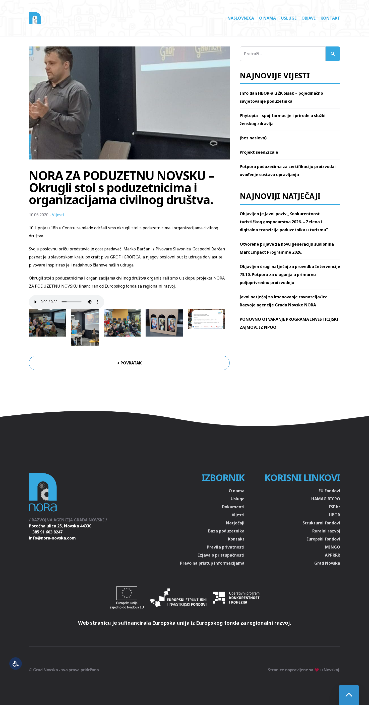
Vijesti (58, 215)
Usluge (288, 18)
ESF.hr (334, 507)
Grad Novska (327, 563)
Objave (308, 18)
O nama (267, 18)
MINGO (332, 547)
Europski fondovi (323, 539)
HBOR (334, 515)
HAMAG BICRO (325, 499)
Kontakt (330, 18)
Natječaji (235, 523)
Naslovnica (240, 18)
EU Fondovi (329, 491)
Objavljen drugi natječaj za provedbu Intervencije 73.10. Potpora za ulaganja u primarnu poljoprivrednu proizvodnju (290, 274)
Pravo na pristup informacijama (212, 563)
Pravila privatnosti (225, 547)
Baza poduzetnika (226, 531)
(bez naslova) (253, 138)
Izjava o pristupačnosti (221, 555)
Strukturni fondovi (321, 523)
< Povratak (129, 363)
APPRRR (332, 555)
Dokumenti (233, 507)
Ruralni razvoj (326, 531)
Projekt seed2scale (259, 152)
